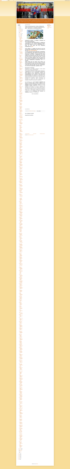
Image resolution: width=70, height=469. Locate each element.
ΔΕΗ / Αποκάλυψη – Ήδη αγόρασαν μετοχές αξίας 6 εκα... (21, 406)
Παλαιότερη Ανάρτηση (42, 133)
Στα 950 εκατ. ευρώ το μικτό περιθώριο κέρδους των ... (21, 287)
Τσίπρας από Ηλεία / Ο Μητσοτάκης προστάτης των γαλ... (20, 398)
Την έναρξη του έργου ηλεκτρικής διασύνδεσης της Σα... (20, 284)
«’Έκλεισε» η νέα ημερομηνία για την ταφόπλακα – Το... (21, 69)
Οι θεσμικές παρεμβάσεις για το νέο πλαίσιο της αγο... (20, 291)
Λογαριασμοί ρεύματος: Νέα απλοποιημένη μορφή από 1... (20, 192)
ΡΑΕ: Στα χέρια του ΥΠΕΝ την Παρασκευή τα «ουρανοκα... (20, 433)
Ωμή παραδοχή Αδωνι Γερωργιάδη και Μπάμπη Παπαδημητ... (21, 395)
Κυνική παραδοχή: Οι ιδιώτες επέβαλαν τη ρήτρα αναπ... (21, 376)
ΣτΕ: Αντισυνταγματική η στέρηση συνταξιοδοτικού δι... (21, 319)
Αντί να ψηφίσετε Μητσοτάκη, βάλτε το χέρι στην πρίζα (21, 282)
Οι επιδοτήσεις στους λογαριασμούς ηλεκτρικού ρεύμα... (20, 339)
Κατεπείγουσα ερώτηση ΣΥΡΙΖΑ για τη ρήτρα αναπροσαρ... (21, 345)
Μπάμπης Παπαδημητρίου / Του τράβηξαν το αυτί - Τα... (21, 355)
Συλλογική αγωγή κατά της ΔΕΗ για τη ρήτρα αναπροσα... (20, 392)
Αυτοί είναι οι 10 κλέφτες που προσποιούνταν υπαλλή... (21, 209)
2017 (19, 457)
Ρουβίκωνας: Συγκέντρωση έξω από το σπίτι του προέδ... (21, 261)
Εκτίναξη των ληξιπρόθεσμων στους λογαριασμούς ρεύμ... (20, 111)
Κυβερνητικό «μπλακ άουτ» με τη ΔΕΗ (20, 301)
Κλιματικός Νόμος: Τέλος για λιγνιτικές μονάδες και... (21, 165)
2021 (19, 453)
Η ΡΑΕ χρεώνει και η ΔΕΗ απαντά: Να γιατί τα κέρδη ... (21, 241)
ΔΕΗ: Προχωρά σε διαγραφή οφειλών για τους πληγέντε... (20, 224)
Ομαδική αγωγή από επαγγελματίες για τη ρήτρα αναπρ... (20, 272)
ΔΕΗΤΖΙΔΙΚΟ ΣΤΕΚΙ (49, 26)
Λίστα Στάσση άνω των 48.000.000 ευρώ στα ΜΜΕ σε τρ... (20, 297)
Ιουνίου (20, 35)
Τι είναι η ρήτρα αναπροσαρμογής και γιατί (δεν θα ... (21, 159)
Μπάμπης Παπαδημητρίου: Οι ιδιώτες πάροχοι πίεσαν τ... (21, 379)
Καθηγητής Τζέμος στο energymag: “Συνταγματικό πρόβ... (20, 268)
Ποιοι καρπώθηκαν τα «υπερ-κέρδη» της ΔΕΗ (20, 156)
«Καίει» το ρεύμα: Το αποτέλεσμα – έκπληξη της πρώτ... (21, 218)
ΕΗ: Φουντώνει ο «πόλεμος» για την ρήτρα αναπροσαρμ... (21, 52)
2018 (19, 456)
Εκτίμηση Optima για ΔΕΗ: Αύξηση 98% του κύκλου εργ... (20, 134)
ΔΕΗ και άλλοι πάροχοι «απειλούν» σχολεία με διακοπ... (20, 144)
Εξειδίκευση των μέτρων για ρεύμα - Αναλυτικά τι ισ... (20, 329)
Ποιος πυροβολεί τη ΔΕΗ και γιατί (21, 176)
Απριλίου (20, 448)
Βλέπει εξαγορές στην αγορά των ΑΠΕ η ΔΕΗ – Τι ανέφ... (20, 84)
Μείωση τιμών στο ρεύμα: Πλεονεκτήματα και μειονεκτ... (21, 365)
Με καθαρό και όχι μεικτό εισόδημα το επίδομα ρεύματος (20, 107)
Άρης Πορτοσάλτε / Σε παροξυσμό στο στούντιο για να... (20, 402)
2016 (19, 458)
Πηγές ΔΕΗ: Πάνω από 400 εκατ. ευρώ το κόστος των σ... (20, 231)
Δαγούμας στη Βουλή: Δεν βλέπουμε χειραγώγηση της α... (20, 234)
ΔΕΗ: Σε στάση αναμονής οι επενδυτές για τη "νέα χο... (21, 101)
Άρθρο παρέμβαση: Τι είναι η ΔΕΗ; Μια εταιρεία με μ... (20, 104)
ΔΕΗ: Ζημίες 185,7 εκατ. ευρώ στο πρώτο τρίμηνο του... (21, 90)
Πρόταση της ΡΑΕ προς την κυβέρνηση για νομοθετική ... (21, 140)
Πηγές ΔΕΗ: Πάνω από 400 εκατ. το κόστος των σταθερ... (20, 258)
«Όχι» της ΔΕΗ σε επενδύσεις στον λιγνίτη (21, 47)
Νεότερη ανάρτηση (27, 133)
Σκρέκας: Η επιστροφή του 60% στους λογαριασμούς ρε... (20, 203)
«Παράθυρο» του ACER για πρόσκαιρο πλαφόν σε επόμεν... (21, 436)
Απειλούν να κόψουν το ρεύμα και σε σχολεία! (20, 174)
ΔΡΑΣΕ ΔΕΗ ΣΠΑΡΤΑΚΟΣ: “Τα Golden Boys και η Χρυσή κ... (21, 382)
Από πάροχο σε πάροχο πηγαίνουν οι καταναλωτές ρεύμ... (20, 389)
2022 (19, 28)
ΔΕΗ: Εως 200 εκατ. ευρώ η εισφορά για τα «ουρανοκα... (20, 94)
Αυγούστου (20, 33)
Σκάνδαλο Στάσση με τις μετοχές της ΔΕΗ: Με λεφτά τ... (20, 446)
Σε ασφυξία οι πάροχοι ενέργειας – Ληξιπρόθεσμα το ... (20, 65)
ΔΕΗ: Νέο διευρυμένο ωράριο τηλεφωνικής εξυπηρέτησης (20, 131)
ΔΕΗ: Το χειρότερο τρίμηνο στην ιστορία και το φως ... (21, 77)
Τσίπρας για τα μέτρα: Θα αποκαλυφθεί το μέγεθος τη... (20, 332)
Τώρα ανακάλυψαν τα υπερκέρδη (21, 313)
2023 (19, 27)
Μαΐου (20, 36)
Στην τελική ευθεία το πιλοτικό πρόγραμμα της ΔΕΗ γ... (20, 254)
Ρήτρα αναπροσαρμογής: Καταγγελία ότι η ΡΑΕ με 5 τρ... (20, 168)
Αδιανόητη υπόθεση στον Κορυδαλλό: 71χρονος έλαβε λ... (20, 127)
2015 (19, 459)
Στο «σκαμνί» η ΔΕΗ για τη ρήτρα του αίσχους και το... (20, 420)
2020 (19, 454)
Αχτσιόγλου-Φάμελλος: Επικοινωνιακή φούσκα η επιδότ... (21, 325)
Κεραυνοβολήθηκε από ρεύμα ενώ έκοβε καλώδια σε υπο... (21, 81)
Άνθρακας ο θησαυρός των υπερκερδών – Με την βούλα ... (20, 238)
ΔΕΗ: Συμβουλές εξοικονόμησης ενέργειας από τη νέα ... (21, 41)
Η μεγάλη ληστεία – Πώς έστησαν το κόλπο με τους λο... (20, 294)
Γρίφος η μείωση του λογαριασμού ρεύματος (21, 72)
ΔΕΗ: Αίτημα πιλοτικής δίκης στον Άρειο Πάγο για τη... (20, 44)
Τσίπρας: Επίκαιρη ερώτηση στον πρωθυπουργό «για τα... (21, 413)
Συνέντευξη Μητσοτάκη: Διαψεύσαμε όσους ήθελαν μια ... (21, 247)
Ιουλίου (20, 34)
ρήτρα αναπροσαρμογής (32, 50)
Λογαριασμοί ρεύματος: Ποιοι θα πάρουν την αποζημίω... (20, 342)
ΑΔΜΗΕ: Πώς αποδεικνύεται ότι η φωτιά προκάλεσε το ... (21, 117)
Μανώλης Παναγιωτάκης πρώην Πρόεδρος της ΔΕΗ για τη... (21, 368)
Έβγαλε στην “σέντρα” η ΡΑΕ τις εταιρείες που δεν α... (20, 442)
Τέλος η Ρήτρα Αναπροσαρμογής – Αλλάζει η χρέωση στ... (20, 429)
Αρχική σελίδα (34, 133)
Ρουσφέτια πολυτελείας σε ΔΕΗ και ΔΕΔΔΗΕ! (20, 162)
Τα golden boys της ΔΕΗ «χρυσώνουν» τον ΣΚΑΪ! (20, 215)
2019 (19, 455)
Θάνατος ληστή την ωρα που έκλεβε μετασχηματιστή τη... (21, 153)
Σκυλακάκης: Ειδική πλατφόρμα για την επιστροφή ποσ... (20, 304)
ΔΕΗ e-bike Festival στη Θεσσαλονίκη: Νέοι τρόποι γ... (21, 185)
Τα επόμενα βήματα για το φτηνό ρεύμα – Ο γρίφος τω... (21, 123)
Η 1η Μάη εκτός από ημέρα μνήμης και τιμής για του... (20, 439)
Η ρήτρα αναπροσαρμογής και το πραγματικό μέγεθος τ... (20, 150)
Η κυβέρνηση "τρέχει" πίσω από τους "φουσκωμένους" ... (21, 423)
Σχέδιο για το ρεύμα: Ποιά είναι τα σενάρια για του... (20, 322)
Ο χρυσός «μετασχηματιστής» (21, 311)
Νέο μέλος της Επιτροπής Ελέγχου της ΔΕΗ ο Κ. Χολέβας (20, 278)
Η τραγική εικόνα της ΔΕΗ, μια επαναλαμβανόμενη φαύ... (21, 75)
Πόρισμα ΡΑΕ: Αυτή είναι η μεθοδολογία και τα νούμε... (21, 245)
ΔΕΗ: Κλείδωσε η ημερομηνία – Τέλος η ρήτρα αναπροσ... (21, 221)
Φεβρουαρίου (20, 450)
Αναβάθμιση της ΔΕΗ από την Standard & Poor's (21, 426)
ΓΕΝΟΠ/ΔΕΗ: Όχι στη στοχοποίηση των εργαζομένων (20, 114)
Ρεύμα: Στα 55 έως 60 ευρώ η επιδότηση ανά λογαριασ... (20, 385)
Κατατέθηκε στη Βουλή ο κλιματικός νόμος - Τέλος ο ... (21, 182)
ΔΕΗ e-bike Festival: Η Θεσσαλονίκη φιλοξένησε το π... (21, 137)
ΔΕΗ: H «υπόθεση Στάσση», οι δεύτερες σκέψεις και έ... (20, 416)
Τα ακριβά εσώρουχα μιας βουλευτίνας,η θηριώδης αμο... (20, 308)
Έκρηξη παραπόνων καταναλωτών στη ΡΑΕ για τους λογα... (21, 212)
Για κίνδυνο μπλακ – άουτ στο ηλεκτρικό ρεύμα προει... (21, 189)
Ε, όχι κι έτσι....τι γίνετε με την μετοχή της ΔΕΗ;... (20, 171)
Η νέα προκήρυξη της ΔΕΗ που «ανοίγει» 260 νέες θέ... (21, 179)
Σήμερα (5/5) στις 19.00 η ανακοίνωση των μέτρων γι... (20, 352)
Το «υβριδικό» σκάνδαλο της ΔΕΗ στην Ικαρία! (21, 147)
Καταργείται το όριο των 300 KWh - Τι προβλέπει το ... (20, 361)
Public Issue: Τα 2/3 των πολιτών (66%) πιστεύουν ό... (21, 56)
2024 (19, 26)
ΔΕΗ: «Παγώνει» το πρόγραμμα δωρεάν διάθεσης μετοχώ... (21, 372)
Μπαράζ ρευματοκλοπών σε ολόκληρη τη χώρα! (21, 315)
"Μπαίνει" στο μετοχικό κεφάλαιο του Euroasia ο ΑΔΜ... (20, 62)
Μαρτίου (20, 449)
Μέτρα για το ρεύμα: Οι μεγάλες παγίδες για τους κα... (20, 335)
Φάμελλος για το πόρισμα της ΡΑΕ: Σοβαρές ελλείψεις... (21, 228)
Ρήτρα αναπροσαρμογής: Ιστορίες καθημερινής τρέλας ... (21, 59)
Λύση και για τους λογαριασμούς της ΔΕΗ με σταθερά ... (20, 275)
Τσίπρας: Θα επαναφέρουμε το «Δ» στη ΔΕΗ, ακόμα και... (21, 358)
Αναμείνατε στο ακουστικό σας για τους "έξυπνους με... (20, 49)
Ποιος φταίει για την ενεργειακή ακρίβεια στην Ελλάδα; (21, 409)
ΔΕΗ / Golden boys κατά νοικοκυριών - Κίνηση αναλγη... (21, 38)
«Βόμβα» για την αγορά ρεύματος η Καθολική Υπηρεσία (21, 87)
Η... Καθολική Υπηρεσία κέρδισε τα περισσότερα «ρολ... (20, 199)
